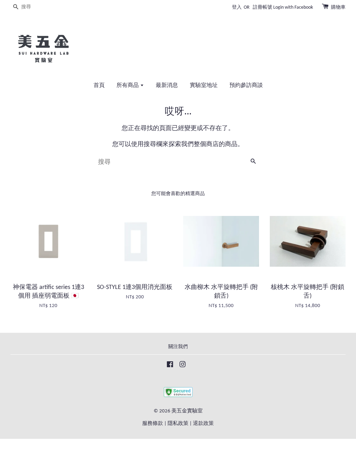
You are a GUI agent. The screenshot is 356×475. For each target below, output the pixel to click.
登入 (237, 7)
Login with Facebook (293, 7)
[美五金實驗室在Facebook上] (170, 366)
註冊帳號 (262, 7)
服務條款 (152, 423)
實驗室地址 (204, 85)
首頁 (99, 85)
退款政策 (203, 423)
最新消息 (167, 85)
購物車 (338, 7)
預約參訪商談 (246, 85)
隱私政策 (178, 423)
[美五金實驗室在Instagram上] (182, 366)
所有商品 (128, 85)
